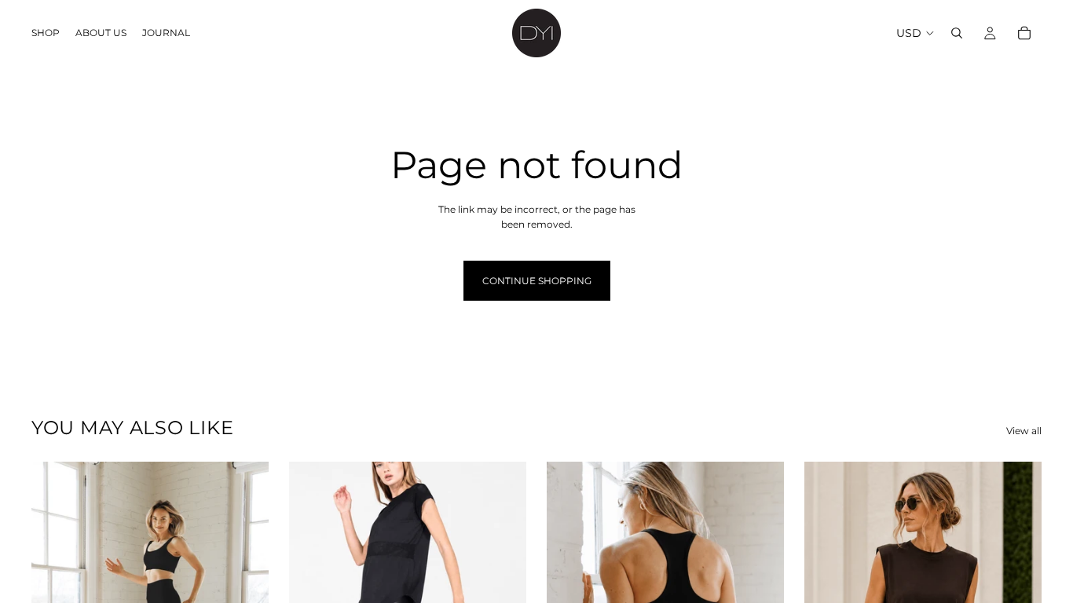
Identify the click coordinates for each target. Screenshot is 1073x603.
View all (1024, 431)
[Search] (956, 33)
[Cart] (1024, 33)
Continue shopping (536, 281)
